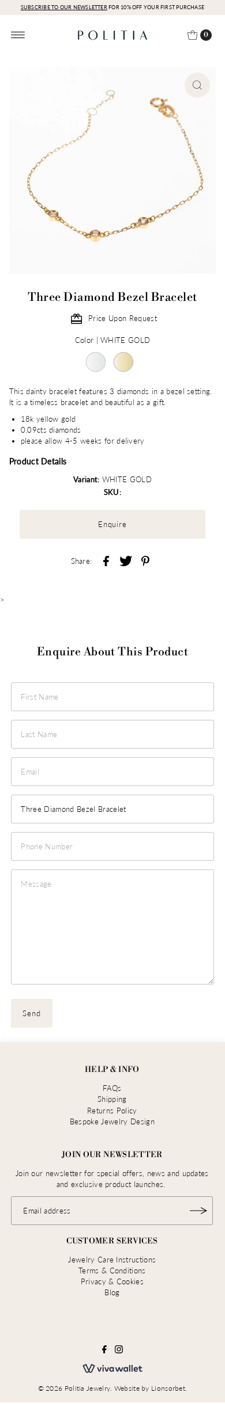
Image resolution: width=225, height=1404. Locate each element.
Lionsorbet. (169, 1388)
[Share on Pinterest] (145, 560)
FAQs (112, 1088)
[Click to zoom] (197, 85)
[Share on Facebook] (106, 560)
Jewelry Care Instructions (112, 1259)
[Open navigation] (18, 35)
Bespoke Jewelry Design (112, 1121)
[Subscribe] (198, 1210)
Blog (111, 1292)
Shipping (112, 1099)
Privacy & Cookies (112, 1281)
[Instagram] (119, 1350)
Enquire (112, 524)
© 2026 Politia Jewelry (74, 1388)
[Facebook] (104, 1350)
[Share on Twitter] (125, 560)
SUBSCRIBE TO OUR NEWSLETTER (64, 7)
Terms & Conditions (112, 1270)
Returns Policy (112, 1110)
